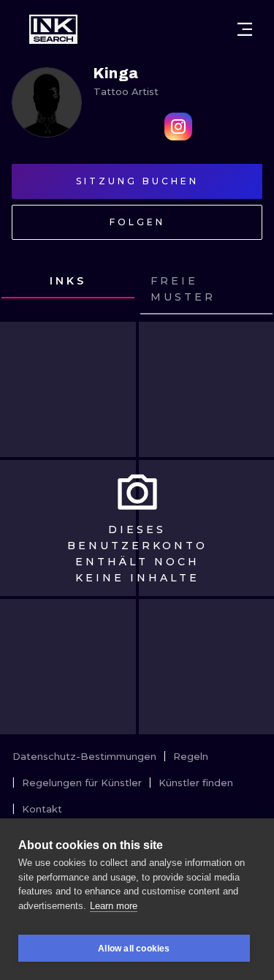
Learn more (113, 905)
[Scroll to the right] (249, 289)
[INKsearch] (53, 29)
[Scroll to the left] (24, 289)
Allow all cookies (134, 948)
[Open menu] (244, 29)
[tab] (67, 281)
